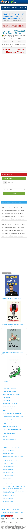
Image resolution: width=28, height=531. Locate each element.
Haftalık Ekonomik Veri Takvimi (9, 463)
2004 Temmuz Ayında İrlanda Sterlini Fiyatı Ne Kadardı (14, 222)
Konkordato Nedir (7, 481)
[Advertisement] (14, 113)
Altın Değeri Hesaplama (8, 472)
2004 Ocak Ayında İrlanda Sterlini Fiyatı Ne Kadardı (13, 205)
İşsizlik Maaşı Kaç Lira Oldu (9, 495)
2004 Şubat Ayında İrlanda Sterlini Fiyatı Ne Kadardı (13, 207)
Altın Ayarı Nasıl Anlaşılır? (8, 453)
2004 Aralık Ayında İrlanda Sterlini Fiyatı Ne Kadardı (13, 236)
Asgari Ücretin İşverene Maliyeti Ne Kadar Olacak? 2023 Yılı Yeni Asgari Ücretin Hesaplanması (14, 487)
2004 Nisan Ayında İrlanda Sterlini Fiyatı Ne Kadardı (13, 213)
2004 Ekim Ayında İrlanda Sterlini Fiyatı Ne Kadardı (13, 230)
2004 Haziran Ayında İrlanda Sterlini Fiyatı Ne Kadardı (13, 219)
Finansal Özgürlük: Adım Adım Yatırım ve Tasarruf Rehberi (12, 353)
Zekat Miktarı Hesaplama (8, 466)
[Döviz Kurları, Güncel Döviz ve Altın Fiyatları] (8, 1)
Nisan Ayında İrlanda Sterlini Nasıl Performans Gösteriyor (14, 50)
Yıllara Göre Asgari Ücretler (9, 484)
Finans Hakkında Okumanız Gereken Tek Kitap (12, 298)
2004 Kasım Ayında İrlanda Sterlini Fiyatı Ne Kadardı (13, 233)
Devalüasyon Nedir (7, 478)
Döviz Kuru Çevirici (7, 178)
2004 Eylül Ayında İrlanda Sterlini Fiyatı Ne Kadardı (13, 227)
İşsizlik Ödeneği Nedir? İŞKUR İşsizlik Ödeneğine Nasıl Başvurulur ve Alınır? (13, 491)
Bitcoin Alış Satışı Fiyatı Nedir (9, 419)
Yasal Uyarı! (18, 529)
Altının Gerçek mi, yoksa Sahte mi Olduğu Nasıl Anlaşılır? (13, 457)
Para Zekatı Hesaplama (8, 475)
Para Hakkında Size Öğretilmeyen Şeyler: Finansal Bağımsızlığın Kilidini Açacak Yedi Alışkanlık (12, 325)
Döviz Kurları (11, 518)
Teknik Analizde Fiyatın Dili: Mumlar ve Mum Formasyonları (11, 380)
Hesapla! (14, 193)
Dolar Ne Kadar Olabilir (8, 498)
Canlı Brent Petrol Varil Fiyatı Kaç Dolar (11, 450)
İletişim (4, 507)
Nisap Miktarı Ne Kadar (8, 469)
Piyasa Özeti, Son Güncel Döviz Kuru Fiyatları (13, 416)
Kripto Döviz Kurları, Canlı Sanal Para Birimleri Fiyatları (13, 422)
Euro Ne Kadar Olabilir (8, 501)
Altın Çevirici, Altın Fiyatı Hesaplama (10, 460)
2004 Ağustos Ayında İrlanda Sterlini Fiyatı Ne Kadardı (13, 224)
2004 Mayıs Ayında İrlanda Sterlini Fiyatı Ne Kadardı (13, 216)
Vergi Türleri (5, 436)
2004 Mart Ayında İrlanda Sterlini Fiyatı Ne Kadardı (13, 210)
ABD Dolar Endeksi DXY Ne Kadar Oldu (11, 447)
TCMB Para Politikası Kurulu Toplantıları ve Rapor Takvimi (12, 513)
